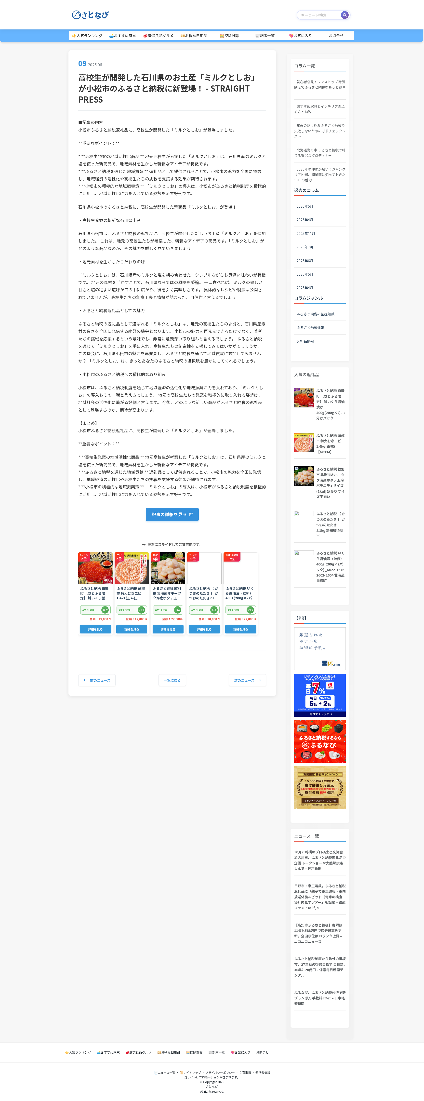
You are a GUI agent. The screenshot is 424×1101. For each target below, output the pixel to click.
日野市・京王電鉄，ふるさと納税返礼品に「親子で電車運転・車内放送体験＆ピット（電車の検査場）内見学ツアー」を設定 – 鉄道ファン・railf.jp (320, 896)
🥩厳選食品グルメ (158, 35)
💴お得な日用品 (193, 35)
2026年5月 (305, 206)
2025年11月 (306, 233)
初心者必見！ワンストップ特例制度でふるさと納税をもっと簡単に (320, 87)
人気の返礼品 (306, 374)
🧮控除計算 (229, 35)
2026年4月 (305, 219)
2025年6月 (305, 260)
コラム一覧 (304, 66)
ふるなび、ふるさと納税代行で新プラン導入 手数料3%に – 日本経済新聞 (320, 998)
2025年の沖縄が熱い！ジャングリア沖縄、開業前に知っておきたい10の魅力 (319, 175)
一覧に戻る (172, 680)
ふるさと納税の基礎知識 (315, 313)
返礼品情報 (305, 341)
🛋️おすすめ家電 (122, 35)
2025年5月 (305, 274)
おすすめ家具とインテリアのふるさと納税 (319, 109)
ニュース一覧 (306, 836)
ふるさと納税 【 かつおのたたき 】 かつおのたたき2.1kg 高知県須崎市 (330, 524)
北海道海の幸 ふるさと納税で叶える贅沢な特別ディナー (319, 153)
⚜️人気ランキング (87, 35)
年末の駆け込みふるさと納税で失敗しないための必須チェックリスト (320, 131)
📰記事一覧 (265, 35)
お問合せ (336, 35)
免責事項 (245, 1072)
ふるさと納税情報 (310, 327)
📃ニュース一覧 (164, 1072)
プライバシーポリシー (220, 1072)
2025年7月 (305, 246)
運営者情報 (262, 1072)
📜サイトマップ (190, 1072)
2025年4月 (305, 287)
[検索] (345, 15)
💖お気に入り (300, 35)
